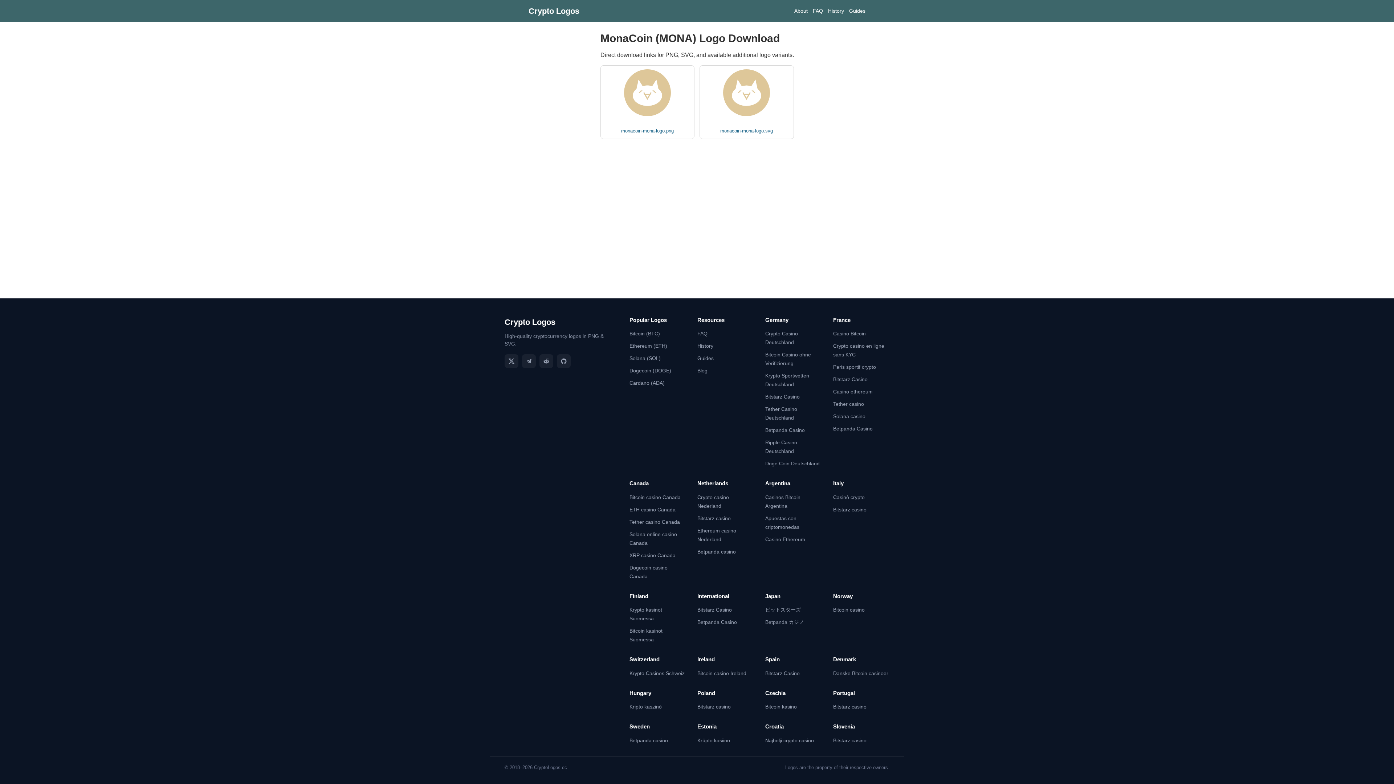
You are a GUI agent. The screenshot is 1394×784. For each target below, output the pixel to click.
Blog (702, 370)
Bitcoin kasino (781, 707)
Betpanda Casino (785, 430)
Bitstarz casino (714, 518)
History (836, 11)
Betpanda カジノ (784, 622)
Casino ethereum (853, 392)
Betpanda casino (716, 552)
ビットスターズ (783, 610)
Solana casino (849, 416)
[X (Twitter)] (511, 361)
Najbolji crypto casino (789, 740)
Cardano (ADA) (647, 383)
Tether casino (848, 404)
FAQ (818, 11)
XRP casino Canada (652, 555)
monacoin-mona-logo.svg (746, 131)
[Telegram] (529, 361)
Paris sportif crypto (854, 367)
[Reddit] (546, 361)
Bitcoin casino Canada (655, 497)
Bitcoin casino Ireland (721, 673)
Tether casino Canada (654, 522)
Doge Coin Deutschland (792, 463)
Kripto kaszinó (645, 707)
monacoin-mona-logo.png (647, 131)
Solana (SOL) (645, 358)
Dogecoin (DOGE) (650, 370)
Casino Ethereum (785, 539)
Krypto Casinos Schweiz (657, 673)
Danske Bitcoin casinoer (860, 673)
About (801, 11)
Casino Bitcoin (849, 333)
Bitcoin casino (849, 610)
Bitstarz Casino (782, 397)
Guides (857, 11)
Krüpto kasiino (713, 740)
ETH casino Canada (652, 510)
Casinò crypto (849, 497)
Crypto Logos (554, 11)
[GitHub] (564, 361)
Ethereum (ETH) (648, 346)
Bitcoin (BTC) (644, 333)
